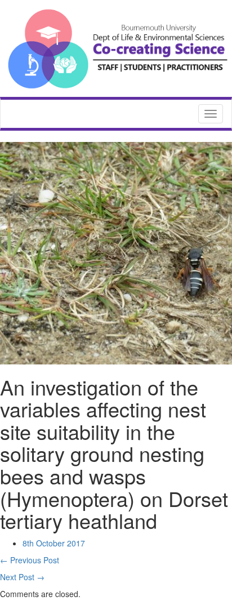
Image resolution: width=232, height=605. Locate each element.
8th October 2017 (54, 543)
